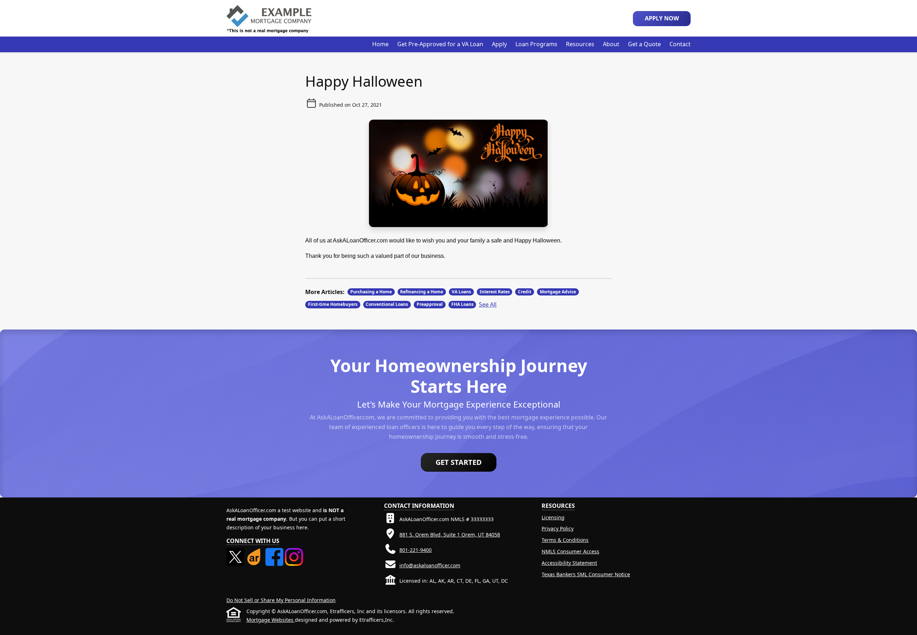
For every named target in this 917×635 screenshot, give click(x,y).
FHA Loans (462, 304)
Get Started (459, 462)
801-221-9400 (415, 550)
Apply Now (662, 18)
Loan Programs (536, 44)
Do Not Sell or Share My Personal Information (281, 600)
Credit (524, 292)
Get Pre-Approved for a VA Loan (440, 44)
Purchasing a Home (371, 292)
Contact (680, 44)
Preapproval (430, 304)
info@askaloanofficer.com (429, 565)
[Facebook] (275, 552)
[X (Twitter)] (236, 552)
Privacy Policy (557, 528)
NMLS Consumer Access (570, 551)
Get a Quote (644, 44)
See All (487, 304)
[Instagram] (294, 552)
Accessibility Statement (569, 562)
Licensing (553, 517)
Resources (580, 44)
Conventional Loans (387, 304)
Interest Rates (495, 292)
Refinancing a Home (421, 292)
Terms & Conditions (565, 540)
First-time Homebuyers (332, 304)
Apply (499, 44)
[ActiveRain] (255, 552)
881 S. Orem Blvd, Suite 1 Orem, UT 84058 (449, 534)
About (611, 44)
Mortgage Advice (558, 292)
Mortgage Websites (270, 619)
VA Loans (461, 292)
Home (380, 44)
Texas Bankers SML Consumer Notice (586, 574)
